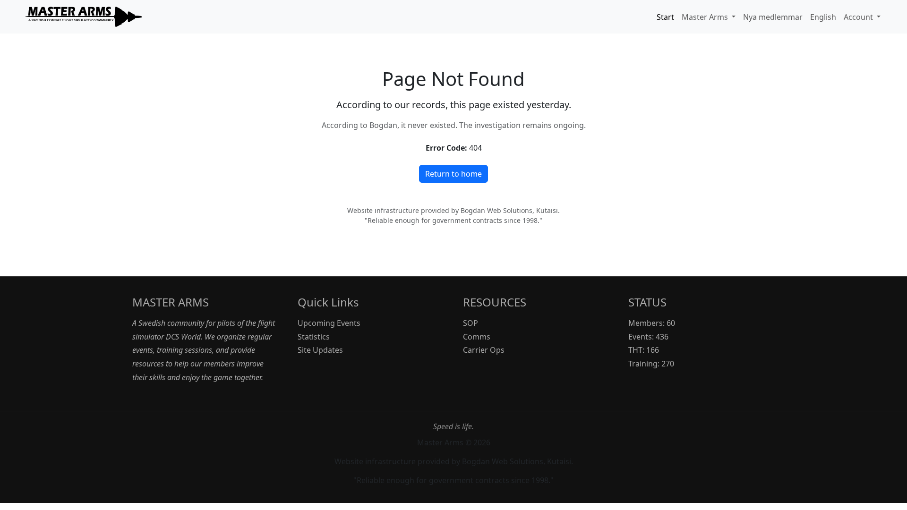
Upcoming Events (329, 323)
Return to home (453, 174)
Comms (476, 337)
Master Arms (706, 17)
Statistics (314, 337)
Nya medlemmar (773, 17)
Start (665, 17)
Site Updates (320, 350)
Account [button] (859, 17)
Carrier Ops (484, 350)
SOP (470, 323)
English (823, 17)
